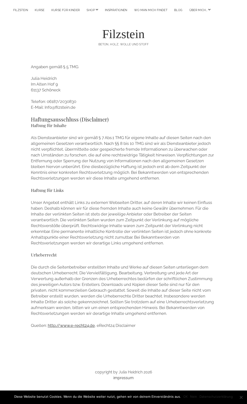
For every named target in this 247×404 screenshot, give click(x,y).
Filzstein (20, 10)
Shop (91, 10)
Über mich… (198, 10)
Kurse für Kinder (65, 10)
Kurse (40, 10)
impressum (123, 378)
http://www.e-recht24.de (71, 325)
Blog (178, 10)
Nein (193, 396)
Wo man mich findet (150, 10)
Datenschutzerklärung (216, 396)
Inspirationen (116, 10)
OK (185, 396)
